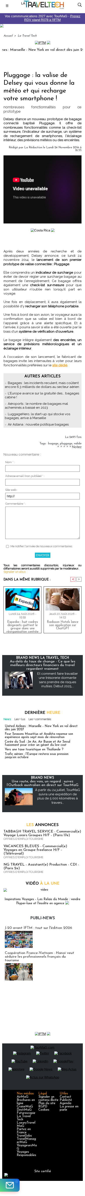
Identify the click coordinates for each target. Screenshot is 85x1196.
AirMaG (22, 1097)
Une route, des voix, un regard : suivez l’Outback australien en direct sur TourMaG (42, 783)
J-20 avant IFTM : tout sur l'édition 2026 (38, 928)
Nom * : (10, 462)
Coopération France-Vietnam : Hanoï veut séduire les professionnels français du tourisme (39, 956)
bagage (53, 443)
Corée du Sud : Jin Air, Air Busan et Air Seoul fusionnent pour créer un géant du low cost (37, 743)
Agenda (65, 1103)
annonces (42, 825)
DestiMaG (24, 1109)
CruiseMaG (25, 1106)
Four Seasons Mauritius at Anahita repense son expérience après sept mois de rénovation (39, 735)
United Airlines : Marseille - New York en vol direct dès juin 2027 (41, 728)
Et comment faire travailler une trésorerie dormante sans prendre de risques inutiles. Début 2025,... (57, 680)
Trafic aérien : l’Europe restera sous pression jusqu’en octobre (36, 756)
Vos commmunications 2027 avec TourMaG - (42, 18)
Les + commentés (40, 719)
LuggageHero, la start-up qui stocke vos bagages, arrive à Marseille (37, 416)
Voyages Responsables (26, 1153)
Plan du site (46, 1103)
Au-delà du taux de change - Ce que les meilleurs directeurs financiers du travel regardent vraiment (42, 665)
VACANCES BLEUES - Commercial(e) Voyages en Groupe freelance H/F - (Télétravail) (35, 849)
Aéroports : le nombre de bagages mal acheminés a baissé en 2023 (36, 406)
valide (78, 443)
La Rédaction (33, 147)
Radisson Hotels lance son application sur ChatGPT (62, 625)
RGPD (42, 1106)
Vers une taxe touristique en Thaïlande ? (34, 749)
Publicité (66, 1100)
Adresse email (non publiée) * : (24, 476)
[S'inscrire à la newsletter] (10, 1185)
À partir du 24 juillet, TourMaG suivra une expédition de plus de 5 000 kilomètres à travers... (57, 796)
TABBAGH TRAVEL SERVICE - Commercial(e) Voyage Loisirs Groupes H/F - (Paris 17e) (42, 833)
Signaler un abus (14, 571)
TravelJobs (24, 1135)
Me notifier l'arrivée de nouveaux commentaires (41, 546)
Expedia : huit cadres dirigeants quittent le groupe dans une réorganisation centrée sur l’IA (23, 625)
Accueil (7, 35)
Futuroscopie (26, 1113)
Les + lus (19, 719)
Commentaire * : (15, 503)
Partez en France (24, 1131)
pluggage (66, 443)
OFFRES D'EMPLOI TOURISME (23, 838)
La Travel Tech (27, 35)
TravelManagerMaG (26, 1140)
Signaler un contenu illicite (48, 1098)
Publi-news (42, 918)
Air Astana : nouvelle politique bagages (38, 424)
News (7, 719)
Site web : (11, 489)
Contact (65, 1097)
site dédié (59, 365)
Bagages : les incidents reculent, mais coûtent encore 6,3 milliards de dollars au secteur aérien (42, 385)
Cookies (43, 1109)
